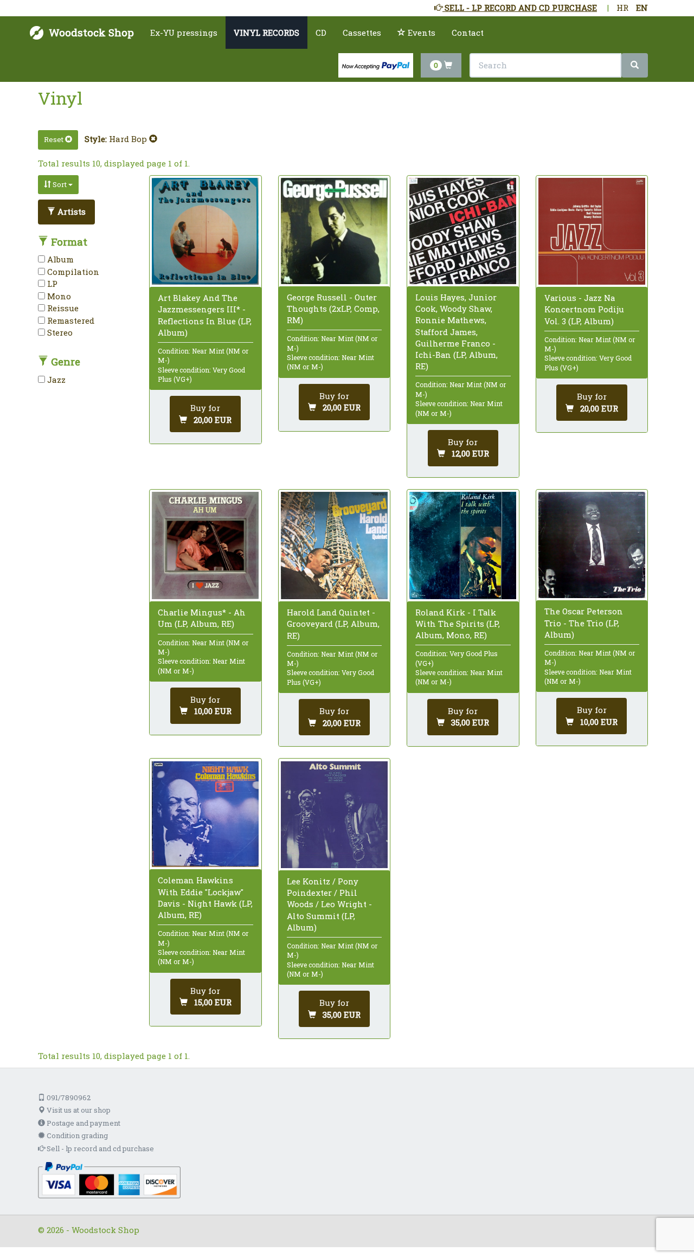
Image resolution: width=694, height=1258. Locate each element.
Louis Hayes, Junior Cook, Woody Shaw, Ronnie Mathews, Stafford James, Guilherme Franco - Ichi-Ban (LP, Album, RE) (456, 331)
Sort (59, 184)
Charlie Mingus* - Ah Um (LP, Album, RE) (202, 618)
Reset (54, 139)
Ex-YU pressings (183, 32)
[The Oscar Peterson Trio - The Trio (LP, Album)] (591, 545)
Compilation (72, 271)
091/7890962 (68, 1097)
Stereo (59, 332)
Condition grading (76, 1135)
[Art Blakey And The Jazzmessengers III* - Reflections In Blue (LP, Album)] (205, 231)
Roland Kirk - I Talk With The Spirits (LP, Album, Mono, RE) (457, 623)
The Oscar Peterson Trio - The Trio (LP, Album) (583, 622)
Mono (58, 296)
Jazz (55, 379)
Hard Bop (129, 138)
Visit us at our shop (78, 1110)
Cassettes (362, 32)
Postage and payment (82, 1123)
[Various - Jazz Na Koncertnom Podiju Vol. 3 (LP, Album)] (591, 231)
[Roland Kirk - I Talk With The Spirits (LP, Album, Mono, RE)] (462, 545)
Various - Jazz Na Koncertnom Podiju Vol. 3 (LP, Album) (584, 309)
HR (622, 7)
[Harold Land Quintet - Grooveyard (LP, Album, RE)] (334, 545)
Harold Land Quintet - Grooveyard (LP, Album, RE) (333, 623)
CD (321, 32)
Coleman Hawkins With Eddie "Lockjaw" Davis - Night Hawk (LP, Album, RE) (205, 897)
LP (51, 283)
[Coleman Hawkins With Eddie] (205, 814)
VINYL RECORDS (266, 32)
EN (642, 7)
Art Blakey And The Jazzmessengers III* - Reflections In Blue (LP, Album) (205, 315)
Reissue (62, 308)
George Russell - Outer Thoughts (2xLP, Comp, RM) (333, 308)
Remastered (69, 320)
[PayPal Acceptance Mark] (109, 1178)
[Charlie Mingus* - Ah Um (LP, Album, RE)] (205, 545)
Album (59, 259)
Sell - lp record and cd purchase (99, 1148)
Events (420, 32)
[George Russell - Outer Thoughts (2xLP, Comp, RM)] (334, 231)
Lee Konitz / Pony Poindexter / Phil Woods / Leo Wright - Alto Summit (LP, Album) (329, 904)
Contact (468, 32)
